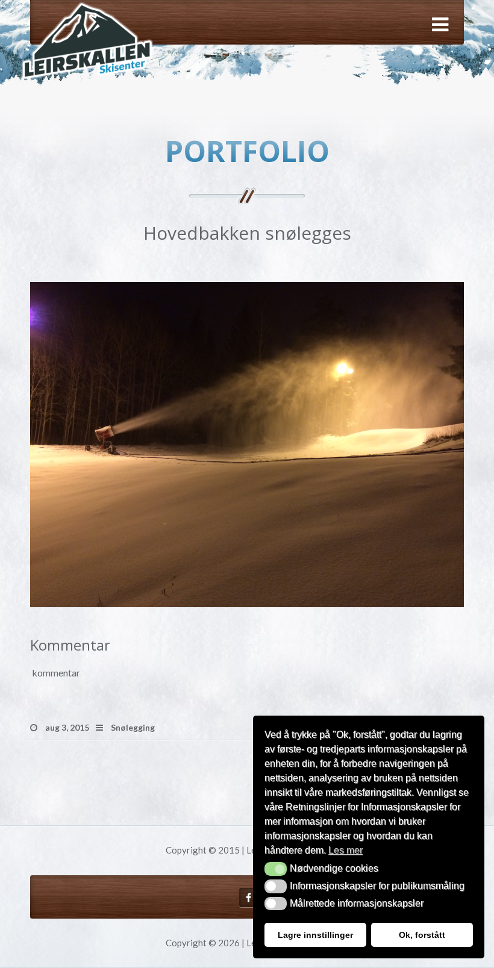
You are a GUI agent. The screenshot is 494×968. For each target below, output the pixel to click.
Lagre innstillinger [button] (315, 935)
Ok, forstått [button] (422, 935)
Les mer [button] (345, 850)
